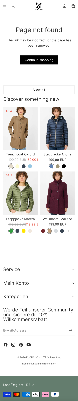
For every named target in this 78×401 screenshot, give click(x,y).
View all (39, 90)
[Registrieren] (71, 331)
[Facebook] (5, 344)
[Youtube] (28, 344)
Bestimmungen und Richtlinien (39, 363)
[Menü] (4, 6)
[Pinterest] (21, 344)
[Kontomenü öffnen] (64, 6)
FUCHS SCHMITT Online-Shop (43, 357)
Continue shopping (39, 60)
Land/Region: (13, 385)
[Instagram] (13, 344)
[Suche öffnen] (13, 6)
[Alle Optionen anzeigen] (67, 231)
